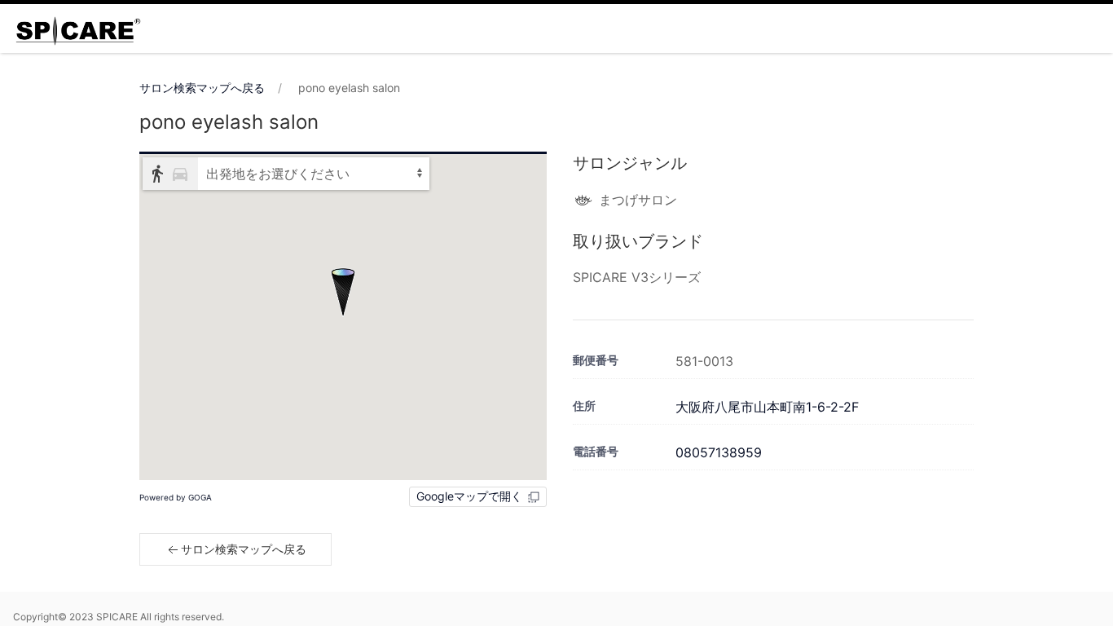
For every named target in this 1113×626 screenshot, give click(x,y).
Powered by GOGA (175, 497)
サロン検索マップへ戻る (202, 88)
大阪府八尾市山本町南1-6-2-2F (767, 407)
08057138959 (718, 452)
